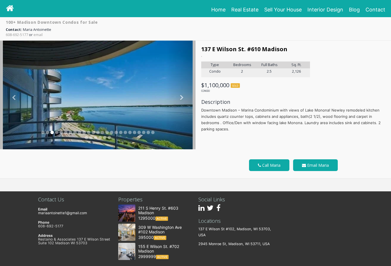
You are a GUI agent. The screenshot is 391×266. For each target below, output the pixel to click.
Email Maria (317, 165)
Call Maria (271, 165)
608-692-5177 (17, 34)
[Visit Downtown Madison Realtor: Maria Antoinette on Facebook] (218, 209)
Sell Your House (283, 10)
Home (218, 10)
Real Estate (244, 10)
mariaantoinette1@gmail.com (62, 213)
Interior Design (325, 10)
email (38, 34)
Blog (354, 10)
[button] (14, 95)
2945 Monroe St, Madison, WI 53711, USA (234, 244)
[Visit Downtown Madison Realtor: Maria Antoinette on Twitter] (210, 209)
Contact (375, 10)
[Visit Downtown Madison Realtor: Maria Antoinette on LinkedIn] (201, 209)
